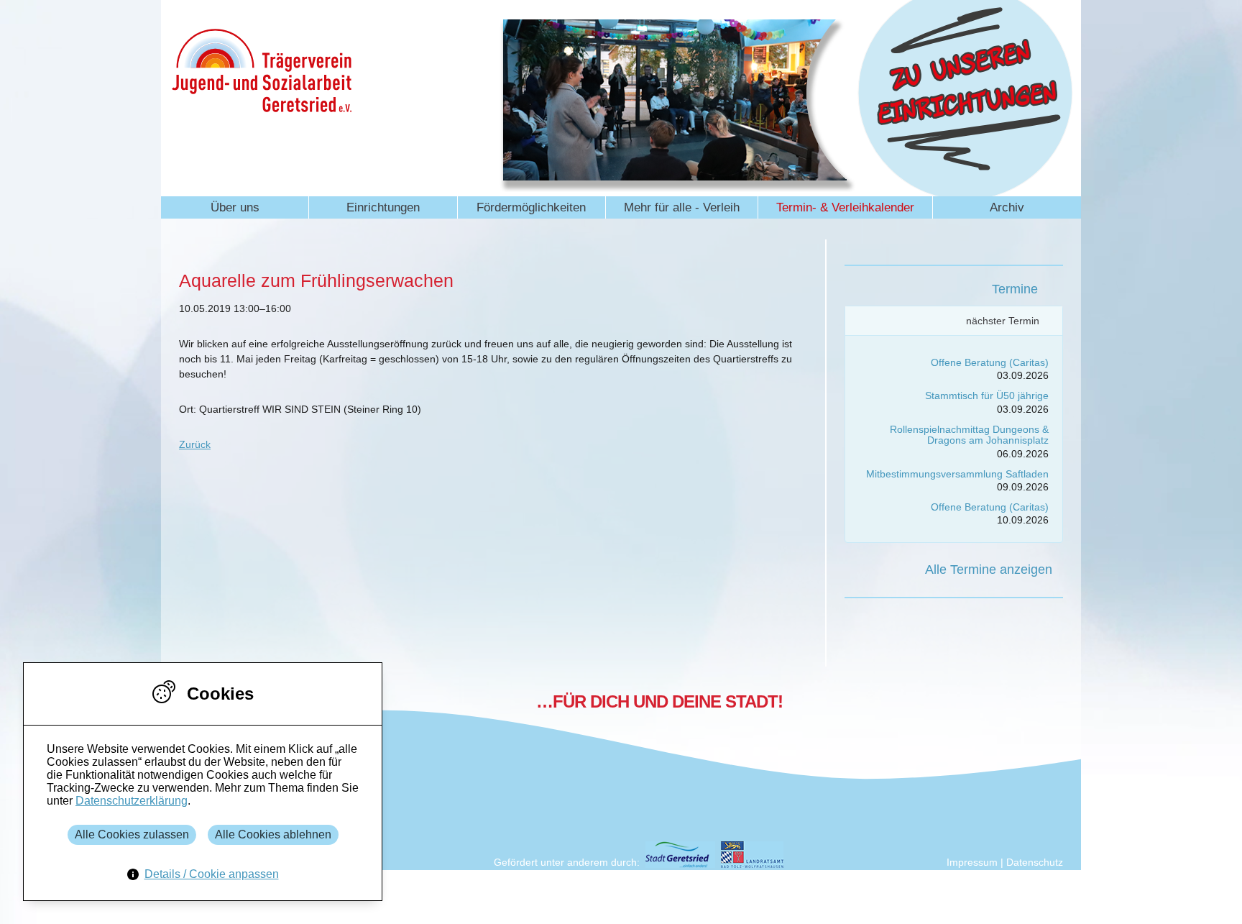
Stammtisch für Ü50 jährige (987, 395)
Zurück (195, 444)
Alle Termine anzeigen (988, 569)
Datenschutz (1034, 862)
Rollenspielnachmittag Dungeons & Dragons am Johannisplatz (969, 435)
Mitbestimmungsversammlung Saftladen (957, 474)
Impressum (972, 862)
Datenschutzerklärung (131, 801)
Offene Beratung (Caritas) (990, 362)
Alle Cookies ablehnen (273, 834)
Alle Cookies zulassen (132, 834)
